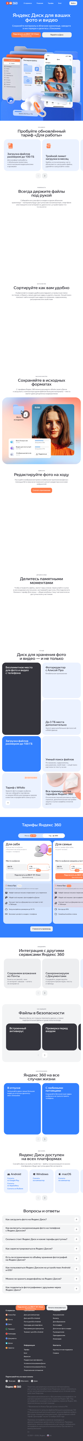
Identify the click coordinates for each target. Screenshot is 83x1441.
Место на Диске (13, 861)
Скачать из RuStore (15, 1189)
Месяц (30, 836)
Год (53, 836)
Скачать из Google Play (13, 1179)
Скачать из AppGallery (13, 1184)
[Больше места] (49, 867)
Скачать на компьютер (39, 1179)
